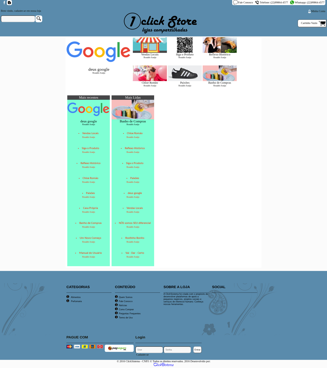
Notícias (123, 305)
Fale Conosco (245, 2)
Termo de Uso (126, 317)
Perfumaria (76, 301)
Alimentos (75, 297)
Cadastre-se (142, 354)
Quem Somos (126, 297)
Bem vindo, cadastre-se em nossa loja (21, 10)
